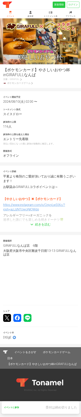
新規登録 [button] (59, 4)
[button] (40, 218)
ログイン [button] (73, 4)
